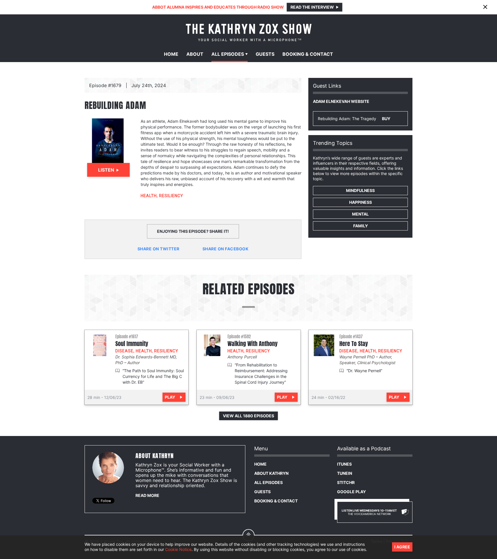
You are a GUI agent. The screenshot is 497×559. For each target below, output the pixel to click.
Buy (386, 118)
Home (171, 54)
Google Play (351, 491)
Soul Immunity (131, 343)
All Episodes (268, 482)
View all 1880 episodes (248, 415)
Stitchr (346, 482)
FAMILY (360, 225)
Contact (307, 54)
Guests (265, 54)
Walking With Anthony (253, 343)
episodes (227, 54)
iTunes (344, 464)
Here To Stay (353, 343)
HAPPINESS (360, 202)
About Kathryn (271, 473)
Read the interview (312, 7)
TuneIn (344, 473)
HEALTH (149, 195)
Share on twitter (158, 248)
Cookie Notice (178, 549)
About (194, 54)
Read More (147, 495)
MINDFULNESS (360, 190)
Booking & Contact (276, 500)
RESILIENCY (171, 195)
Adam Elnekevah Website (341, 101)
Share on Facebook (225, 248)
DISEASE (124, 351)
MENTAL (360, 214)
